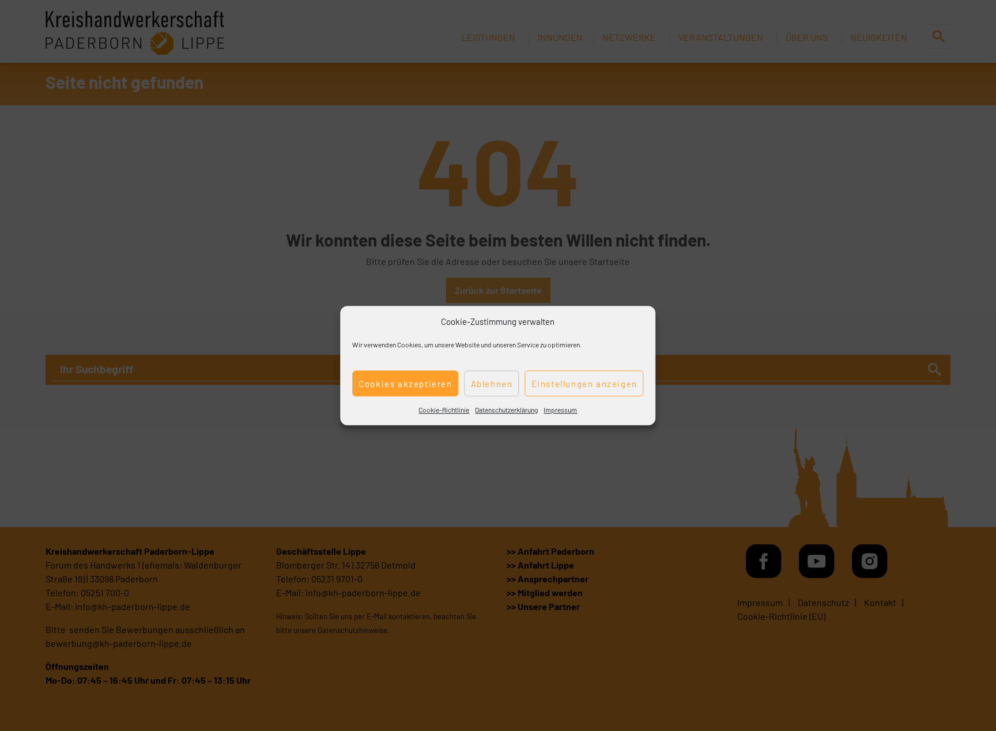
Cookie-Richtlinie (443, 410)
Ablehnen (492, 383)
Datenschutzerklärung (506, 410)
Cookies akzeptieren (405, 383)
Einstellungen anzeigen (584, 383)
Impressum (560, 410)
